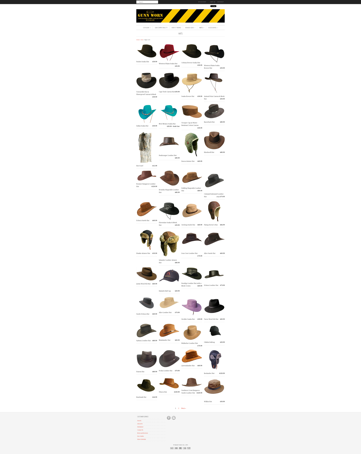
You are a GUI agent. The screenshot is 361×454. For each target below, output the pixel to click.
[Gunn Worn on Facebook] (168, 420)
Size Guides (140, 436)
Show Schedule (141, 439)
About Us (139, 423)
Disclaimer (140, 427)
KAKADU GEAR (190, 28)
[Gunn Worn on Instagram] (173, 420)
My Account (202, 1)
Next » (183, 408)
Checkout (220, 1)
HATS (201, 28)
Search (139, 420)
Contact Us (140, 430)
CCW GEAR (147, 28)
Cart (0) (212, 1)
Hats (180, 33)
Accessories (213, 28)
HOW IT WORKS (176, 28)
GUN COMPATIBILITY (161, 28)
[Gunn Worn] (180, 16)
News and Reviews (142, 433)
